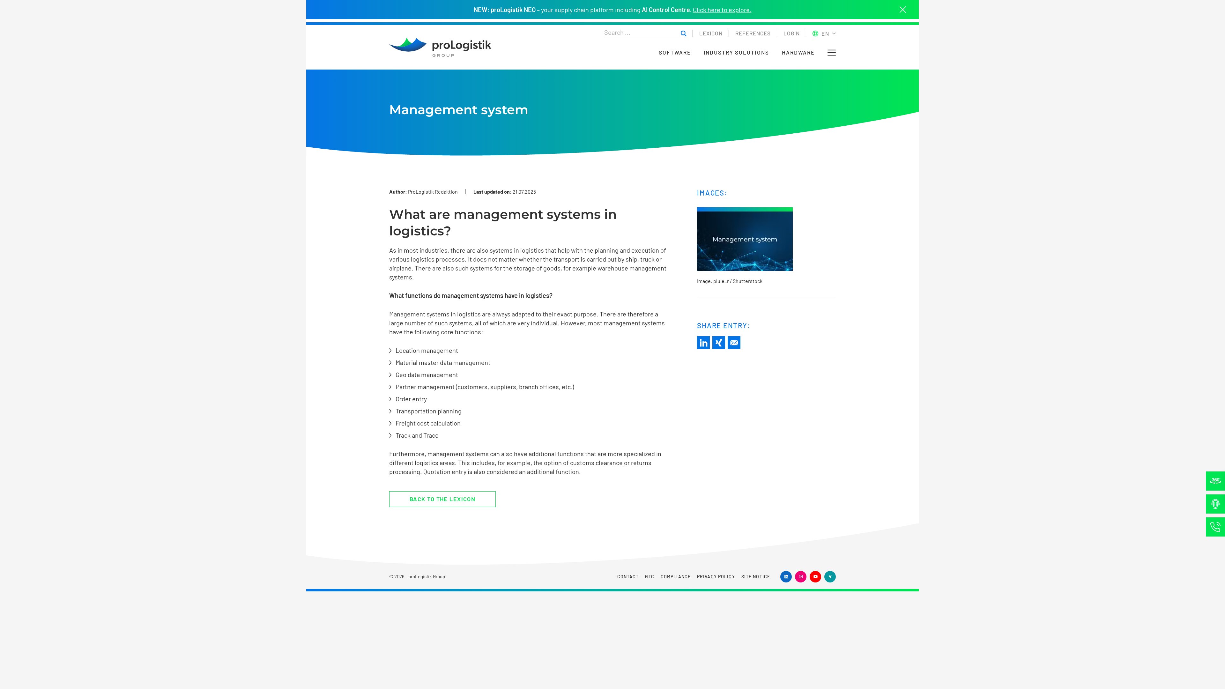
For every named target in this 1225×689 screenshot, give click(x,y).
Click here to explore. (722, 9)
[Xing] (718, 342)
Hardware (798, 52)
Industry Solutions (736, 52)
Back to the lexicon (442, 498)
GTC (649, 576)
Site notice (755, 576)
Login (791, 33)
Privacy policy (716, 576)
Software (675, 52)
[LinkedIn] (703, 342)
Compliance (676, 576)
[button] (832, 52)
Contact (628, 576)
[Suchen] (684, 34)
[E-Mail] (734, 342)
